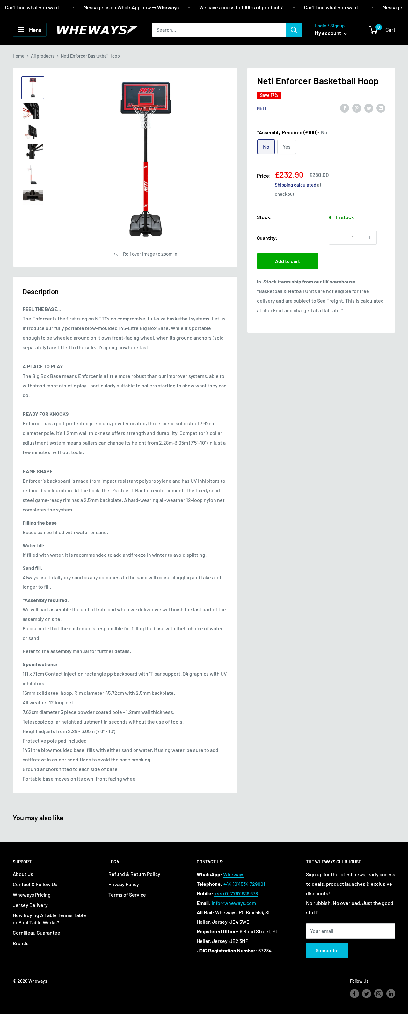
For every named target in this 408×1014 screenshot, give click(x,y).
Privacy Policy (123, 884)
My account (328, 33)
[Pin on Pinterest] (356, 108)
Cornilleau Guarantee (36, 933)
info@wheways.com (234, 903)
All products (43, 56)
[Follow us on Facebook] (354, 993)
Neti (261, 108)
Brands (21, 943)
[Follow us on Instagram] (378, 993)
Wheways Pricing (32, 895)
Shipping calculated (295, 185)
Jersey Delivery (30, 905)
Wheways (233, 874)
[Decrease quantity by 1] (336, 238)
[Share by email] (380, 108)
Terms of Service (127, 895)
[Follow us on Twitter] (366, 993)
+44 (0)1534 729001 (244, 884)
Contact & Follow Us (35, 884)
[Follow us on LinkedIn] (390, 993)
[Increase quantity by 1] (369, 238)
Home (19, 56)
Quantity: (267, 238)
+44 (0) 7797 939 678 (236, 893)
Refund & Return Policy (134, 874)
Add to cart (287, 261)
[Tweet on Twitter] (368, 108)
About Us (23, 874)
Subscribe (327, 950)
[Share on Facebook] (344, 108)
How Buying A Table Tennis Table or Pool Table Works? (49, 918)
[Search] (294, 30)
